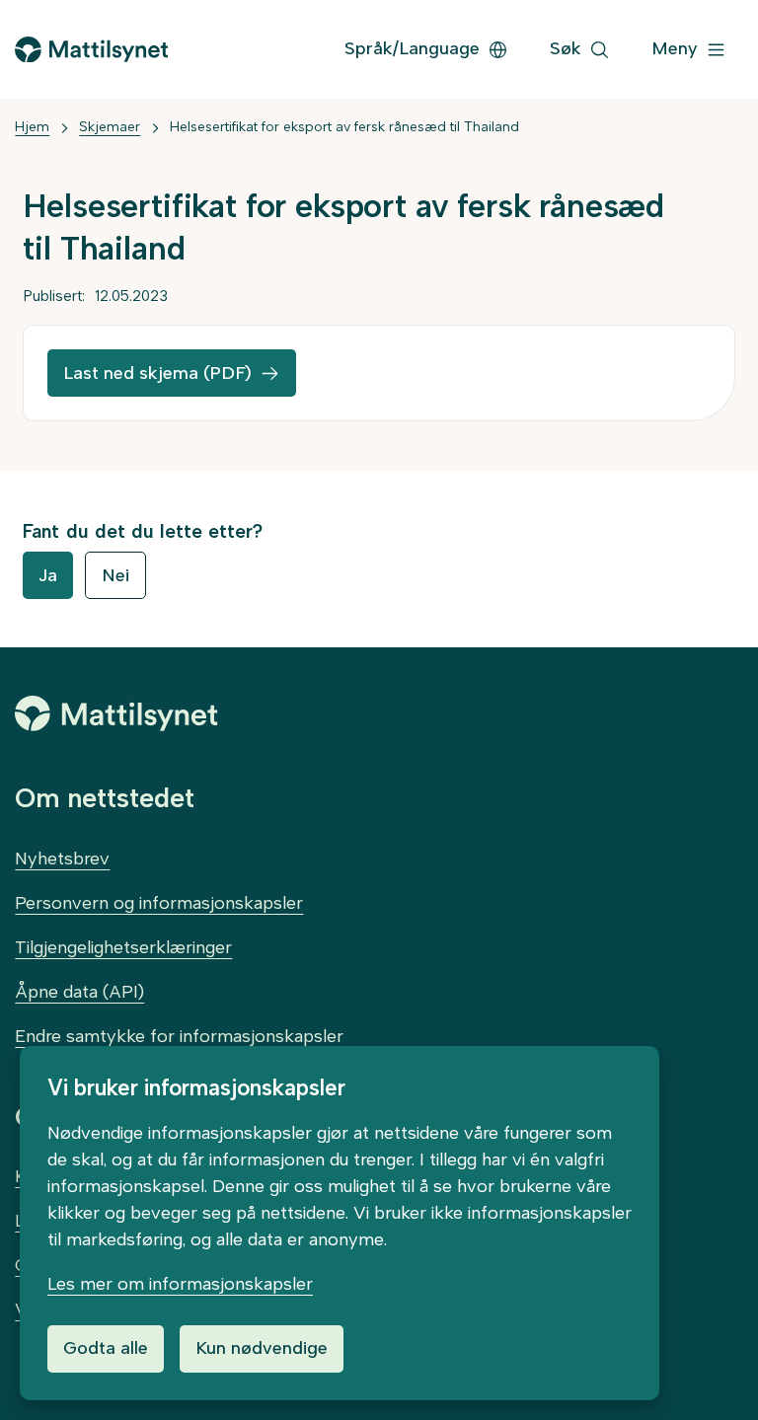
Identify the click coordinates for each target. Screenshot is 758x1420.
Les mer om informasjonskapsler (180, 1284)
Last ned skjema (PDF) (157, 373)
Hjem (32, 126)
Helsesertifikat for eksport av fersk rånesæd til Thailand (344, 126)
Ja (47, 575)
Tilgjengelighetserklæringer (123, 947)
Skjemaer (109, 126)
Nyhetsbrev (62, 858)
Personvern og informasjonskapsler (159, 903)
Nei (115, 575)
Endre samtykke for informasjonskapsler (179, 1036)
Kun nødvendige (261, 1348)
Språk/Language (412, 48)
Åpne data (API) (79, 992)
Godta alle (105, 1348)
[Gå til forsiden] (91, 50)
